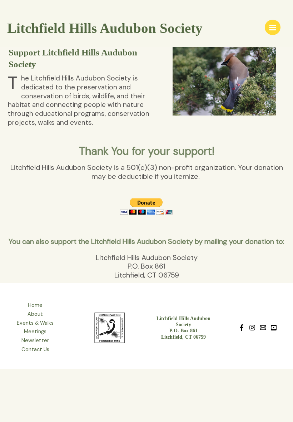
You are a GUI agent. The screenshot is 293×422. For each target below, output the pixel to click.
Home (35, 305)
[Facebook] (241, 327)
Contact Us (35, 349)
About (35, 314)
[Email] (263, 327)
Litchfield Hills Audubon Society (105, 28)
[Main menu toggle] (272, 27)
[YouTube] (273, 327)
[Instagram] (252, 327)
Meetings (35, 331)
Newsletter (35, 340)
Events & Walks (35, 323)
